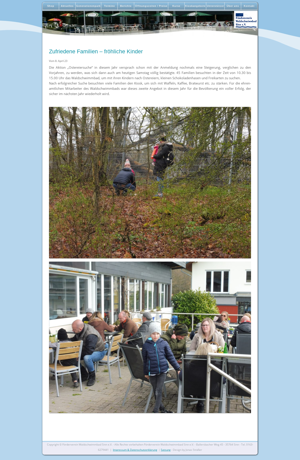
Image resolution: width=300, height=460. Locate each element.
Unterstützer (215, 6)
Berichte (126, 6)
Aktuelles (67, 6)
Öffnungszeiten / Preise (151, 6)
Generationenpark (88, 6)
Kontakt (249, 6)
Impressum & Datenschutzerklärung (135, 450)
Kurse (176, 6)
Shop (50, 6)
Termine (109, 6)
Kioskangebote (195, 6)
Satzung (166, 450)
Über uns (233, 6)
